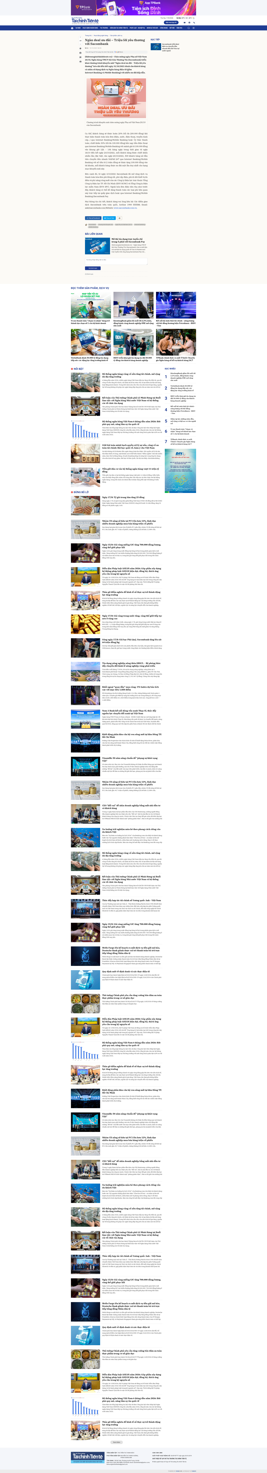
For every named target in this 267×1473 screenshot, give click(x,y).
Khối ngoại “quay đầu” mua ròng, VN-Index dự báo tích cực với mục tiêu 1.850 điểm (130, 688)
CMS (179, 1471)
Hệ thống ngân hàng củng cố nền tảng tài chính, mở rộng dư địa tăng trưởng (131, 375)
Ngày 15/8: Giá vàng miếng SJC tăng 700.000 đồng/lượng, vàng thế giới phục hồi (131, 546)
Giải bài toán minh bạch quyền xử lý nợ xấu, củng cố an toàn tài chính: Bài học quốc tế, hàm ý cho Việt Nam (130, 446)
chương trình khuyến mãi (105, 224)
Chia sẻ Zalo (110, 218)
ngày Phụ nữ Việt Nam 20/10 (123, 224)
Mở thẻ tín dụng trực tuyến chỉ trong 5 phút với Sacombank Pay (128, 240)
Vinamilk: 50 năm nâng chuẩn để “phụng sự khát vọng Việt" (129, 759)
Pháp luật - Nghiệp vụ (137, 28)
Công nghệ (164, 28)
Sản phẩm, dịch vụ (116, 35)
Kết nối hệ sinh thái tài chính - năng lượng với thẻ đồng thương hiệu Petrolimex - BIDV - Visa (176, 323)
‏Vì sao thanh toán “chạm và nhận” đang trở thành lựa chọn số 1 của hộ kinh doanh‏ (90, 322)
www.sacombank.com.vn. (125, 208)
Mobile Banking (93, 227)
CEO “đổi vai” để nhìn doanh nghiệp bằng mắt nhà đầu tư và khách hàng (131, 807)
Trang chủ (88, 35)
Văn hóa (179, 28)
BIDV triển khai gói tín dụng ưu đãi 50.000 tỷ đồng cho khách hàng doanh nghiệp (132, 359)
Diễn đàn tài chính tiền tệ (119, 28)
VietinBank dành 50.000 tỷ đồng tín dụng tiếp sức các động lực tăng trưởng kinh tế (89, 359)
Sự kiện (78, 28)
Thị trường (104, 28)
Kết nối (172, 28)
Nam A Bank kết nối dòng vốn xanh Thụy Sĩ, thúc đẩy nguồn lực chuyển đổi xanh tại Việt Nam (129, 712)
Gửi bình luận (93, 268)
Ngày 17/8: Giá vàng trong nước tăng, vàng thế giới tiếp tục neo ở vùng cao (132, 617)
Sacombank (92, 224)
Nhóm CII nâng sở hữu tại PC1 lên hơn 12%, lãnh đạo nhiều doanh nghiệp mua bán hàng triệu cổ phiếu (129, 522)
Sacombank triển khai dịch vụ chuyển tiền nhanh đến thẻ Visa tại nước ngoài (170, 47)
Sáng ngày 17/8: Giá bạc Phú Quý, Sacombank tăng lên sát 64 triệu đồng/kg (131, 641)
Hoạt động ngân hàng (90, 28)
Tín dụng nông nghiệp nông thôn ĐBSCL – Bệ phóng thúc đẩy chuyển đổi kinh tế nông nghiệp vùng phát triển (131, 664)
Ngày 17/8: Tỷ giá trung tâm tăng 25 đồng (123, 497)
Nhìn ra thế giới (152, 28)
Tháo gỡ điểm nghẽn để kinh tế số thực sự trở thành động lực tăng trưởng (131, 593)
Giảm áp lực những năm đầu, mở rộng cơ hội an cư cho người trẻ (183, 421)
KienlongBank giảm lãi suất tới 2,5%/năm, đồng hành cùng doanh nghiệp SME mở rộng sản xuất (133, 323)
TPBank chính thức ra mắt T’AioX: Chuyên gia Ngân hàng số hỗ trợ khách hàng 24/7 (175, 359)
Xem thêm (116, 1442)
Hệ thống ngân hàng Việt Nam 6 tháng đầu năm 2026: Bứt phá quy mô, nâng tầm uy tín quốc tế (131, 423)
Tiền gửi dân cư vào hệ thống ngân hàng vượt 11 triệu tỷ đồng (130, 470)
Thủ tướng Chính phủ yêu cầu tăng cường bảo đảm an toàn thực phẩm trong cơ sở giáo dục (132, 996)
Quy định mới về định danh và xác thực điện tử (126, 971)
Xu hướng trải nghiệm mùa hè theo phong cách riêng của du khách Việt (131, 830)
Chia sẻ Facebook (94, 218)
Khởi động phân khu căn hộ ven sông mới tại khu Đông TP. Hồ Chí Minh (132, 735)
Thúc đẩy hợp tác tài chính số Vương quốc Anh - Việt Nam (131, 900)
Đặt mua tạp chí (171, 22)
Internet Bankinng (140, 224)
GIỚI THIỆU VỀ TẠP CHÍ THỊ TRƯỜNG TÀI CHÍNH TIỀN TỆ (169, 1458)
